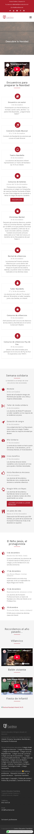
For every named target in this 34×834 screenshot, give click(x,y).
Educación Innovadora (18, 773)
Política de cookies (24, 778)
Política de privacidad (8, 780)
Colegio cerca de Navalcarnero (11, 762)
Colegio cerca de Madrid (18, 760)
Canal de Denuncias (23, 780)
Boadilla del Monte (13, 758)
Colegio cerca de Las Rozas (21, 754)
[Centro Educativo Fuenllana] (8, 17)
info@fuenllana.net (17, 7)
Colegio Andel (27, 747)
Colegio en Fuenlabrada (11, 752)
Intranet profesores (9, 819)
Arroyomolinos (18, 756)
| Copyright (13, 778)
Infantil (3, 739)
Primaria (10, 739)
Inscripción (17, 200)
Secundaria (17, 739)
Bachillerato (26, 739)
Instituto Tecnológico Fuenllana (18, 764)
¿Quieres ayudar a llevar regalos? (19, 504)
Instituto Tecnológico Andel (10, 766)
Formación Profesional (9, 741)
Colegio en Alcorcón (9, 749)
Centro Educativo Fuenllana (23, 829)
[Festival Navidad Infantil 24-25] (12, 707)
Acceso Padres (13, 1)
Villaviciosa (5, 760)
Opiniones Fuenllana (21, 775)
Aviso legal (5, 778)
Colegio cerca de (6, 756)
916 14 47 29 (5, 803)
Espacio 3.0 (22, 1)
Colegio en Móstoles (25, 749)
